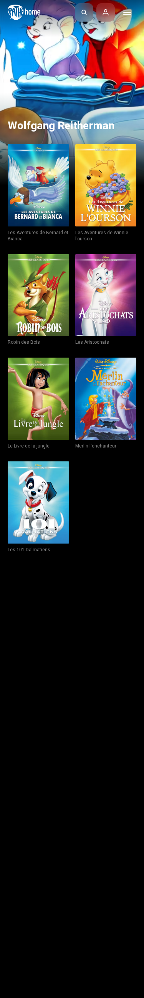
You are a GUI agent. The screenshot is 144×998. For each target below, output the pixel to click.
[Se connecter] (105, 12)
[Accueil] (24, 12)
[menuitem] (84, 12)
